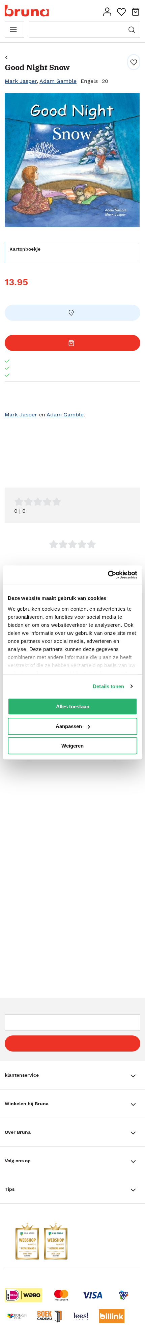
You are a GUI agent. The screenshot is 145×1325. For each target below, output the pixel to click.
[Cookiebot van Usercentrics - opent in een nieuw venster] (107, 574)
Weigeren (72, 746)
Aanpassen (69, 726)
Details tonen (108, 686)
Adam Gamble (58, 81)
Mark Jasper (21, 81)
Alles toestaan (72, 706)
